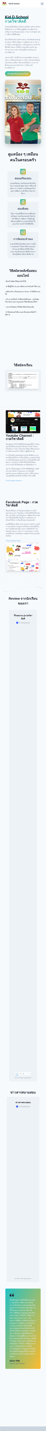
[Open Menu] (42, 4)
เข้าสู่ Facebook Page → (14, 541)
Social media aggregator (24, 1078)
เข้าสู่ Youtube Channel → (14, 480)
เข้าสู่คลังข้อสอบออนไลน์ (17, 74)
